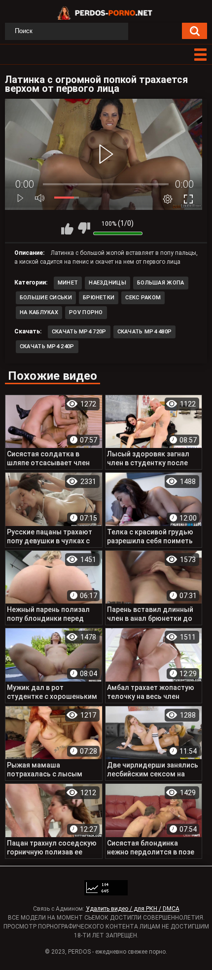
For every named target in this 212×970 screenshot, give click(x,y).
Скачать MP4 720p (79, 331)
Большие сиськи (46, 297)
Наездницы (107, 283)
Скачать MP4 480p (144, 331)
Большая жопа (160, 283)
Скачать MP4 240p (47, 346)
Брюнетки (98, 297)
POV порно (86, 312)
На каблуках (39, 312)
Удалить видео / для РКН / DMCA (132, 908)
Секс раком (143, 297)
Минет (68, 283)
